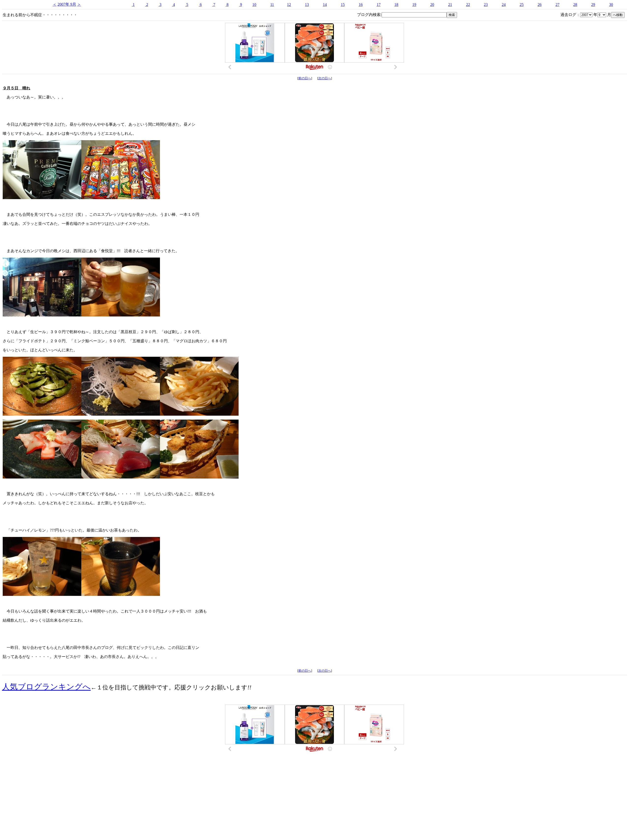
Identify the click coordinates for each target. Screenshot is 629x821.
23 (486, 4)
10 (254, 4)
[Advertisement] (314, 777)
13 (307, 4)
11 (272, 4)
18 (396, 4)
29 (593, 4)
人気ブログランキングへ (46, 686)
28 (575, 4)
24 (504, 4)
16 (361, 4)
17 (379, 4)
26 (540, 4)
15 (343, 4)
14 (325, 4)
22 (468, 4)
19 (414, 4)
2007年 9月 (66, 4)
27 (557, 4)
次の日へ (324, 78)
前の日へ (304, 78)
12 (289, 4)
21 (450, 4)
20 (432, 4)
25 (522, 4)
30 (611, 4)
